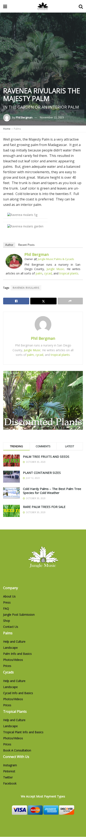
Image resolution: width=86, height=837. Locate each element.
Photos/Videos (13, 660)
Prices (7, 666)
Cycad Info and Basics (18, 693)
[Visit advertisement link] (43, 400)
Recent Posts (26, 244)
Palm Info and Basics (17, 654)
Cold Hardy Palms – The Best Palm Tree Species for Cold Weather (52, 491)
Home (6, 129)
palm (39, 273)
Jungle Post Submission (19, 615)
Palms (17, 129)
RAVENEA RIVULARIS (26, 288)
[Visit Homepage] (42, 6)
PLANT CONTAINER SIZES (42, 472)
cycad (48, 273)
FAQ (6, 608)
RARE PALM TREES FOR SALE (44, 507)
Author (9, 244)
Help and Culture (14, 641)
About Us (9, 596)
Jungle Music (55, 269)
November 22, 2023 (52, 117)
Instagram (10, 765)
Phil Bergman (24, 117)
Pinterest (9, 771)
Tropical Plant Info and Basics (23, 732)
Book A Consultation (17, 750)
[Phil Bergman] (14, 261)
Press (7, 602)
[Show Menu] (5, 6)
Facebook (9, 783)
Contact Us (10, 627)
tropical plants (68, 273)
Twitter (8, 777)
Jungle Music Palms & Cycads (56, 259)
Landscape (10, 648)
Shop (6, 621)
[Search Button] (81, 6)
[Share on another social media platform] (70, 301)
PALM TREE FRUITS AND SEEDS (46, 456)
